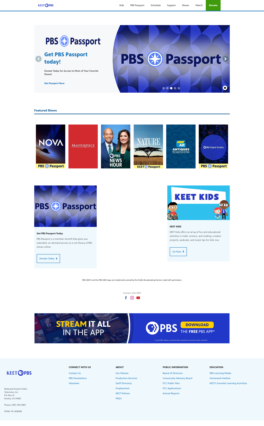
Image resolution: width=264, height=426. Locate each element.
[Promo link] (65, 206)
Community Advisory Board (177, 378)
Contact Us (75, 373)
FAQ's (119, 398)
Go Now (176, 251)
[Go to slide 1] (163, 88)
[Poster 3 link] (148, 146)
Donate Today (46, 258)
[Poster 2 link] (115, 146)
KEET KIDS (175, 226)
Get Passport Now (54, 83)
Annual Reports (171, 393)
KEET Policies (123, 393)
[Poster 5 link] (213, 146)
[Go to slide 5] (179, 88)
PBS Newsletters (78, 378)
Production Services (126, 378)
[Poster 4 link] (181, 146)
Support (171, 5)
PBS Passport (137, 5)
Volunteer (74, 383)
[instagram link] (132, 297)
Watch (199, 5)
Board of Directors (173, 373)
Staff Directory (124, 383)
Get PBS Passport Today (50, 233)
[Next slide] (225, 59)
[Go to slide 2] (167, 88)
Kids (121, 5)
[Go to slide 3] (171, 88)
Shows (185, 5)
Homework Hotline (220, 378)
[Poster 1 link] (83, 146)
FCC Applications (172, 388)
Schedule (156, 5)
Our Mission (122, 373)
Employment (123, 388)
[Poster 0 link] (50, 146)
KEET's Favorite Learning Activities (228, 383)
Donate (213, 5)
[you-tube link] (138, 297)
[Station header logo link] (45, 5)
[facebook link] (126, 297)
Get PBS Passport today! (66, 58)
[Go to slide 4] (175, 88)
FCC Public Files (171, 383)
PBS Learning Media (220, 373)
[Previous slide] (38, 59)
